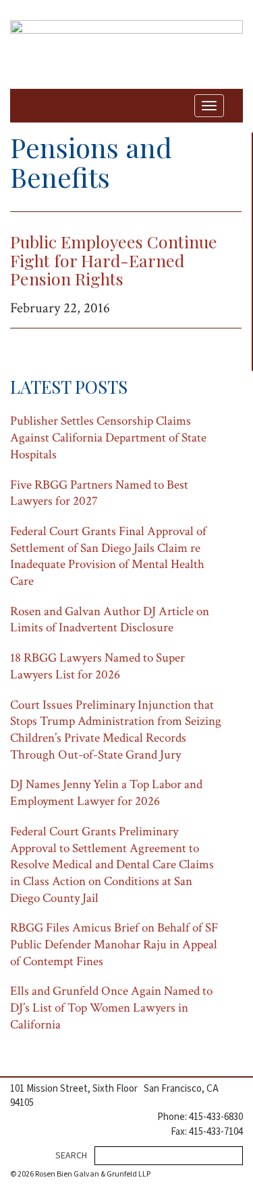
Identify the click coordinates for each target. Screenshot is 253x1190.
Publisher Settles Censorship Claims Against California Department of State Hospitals (108, 437)
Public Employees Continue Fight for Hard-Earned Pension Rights (113, 259)
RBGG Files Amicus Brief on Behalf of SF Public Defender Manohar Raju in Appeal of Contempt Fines (114, 944)
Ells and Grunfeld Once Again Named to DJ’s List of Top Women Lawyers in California (111, 1007)
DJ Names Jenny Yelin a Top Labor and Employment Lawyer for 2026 (106, 793)
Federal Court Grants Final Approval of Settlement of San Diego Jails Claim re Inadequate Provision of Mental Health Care (108, 556)
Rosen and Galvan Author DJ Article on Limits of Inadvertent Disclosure (109, 620)
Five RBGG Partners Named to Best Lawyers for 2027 (99, 493)
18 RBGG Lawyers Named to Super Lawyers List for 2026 (97, 666)
